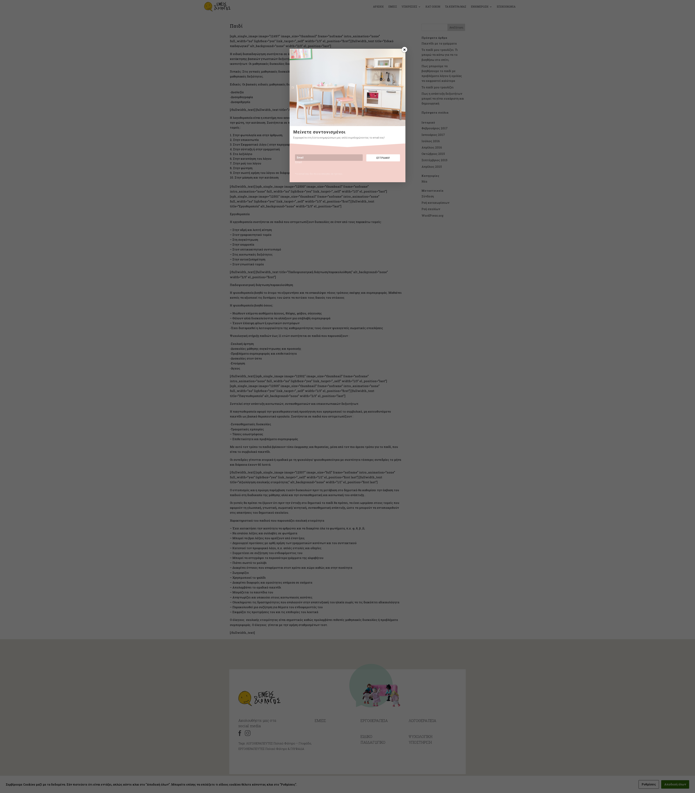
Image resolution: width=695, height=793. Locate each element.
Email (298, 162)
